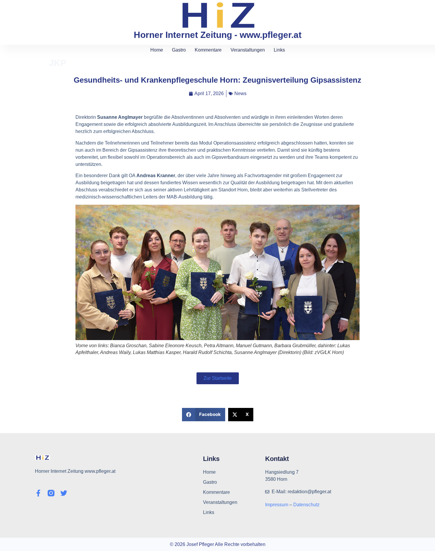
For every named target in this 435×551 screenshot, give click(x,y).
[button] (203, 414)
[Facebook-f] (38, 493)
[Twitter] (63, 493)
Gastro (179, 49)
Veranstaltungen (248, 49)
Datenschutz (306, 504)
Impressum (277, 504)
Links (279, 49)
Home (156, 49)
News (240, 93)
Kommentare (208, 49)
